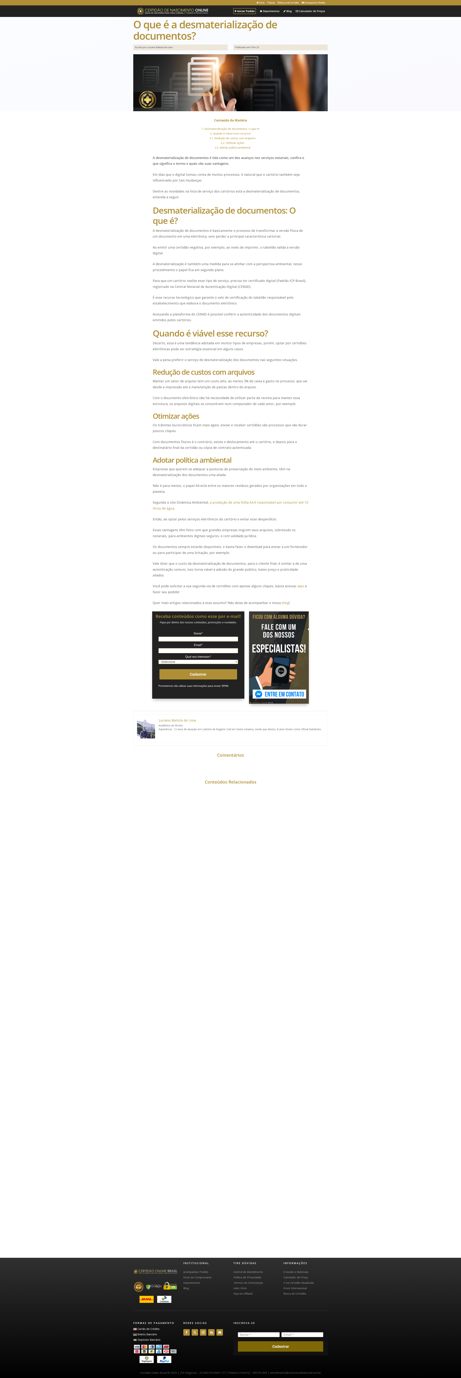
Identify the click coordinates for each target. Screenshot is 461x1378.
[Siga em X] (195, 1332)
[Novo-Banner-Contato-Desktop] (279, 657)
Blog (289, 11)
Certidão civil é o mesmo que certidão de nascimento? (197, 1229)
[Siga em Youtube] (219, 1332)
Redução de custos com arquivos (232, 138)
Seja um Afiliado (243, 1293)
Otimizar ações (232, 143)
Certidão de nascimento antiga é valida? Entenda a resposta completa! (215, 915)
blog (285, 603)
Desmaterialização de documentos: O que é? (230, 128)
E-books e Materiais (295, 1272)
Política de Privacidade (247, 1277)
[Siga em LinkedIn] (211, 1332)
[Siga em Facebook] (186, 1332)
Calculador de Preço (295, 1277)
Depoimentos (270, 11)
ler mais (147, 922)
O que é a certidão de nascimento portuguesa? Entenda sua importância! (217, 1072)
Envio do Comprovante (197, 1277)
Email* (198, 645)
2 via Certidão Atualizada (298, 1282)
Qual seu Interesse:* (198, 656)
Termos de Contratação (248, 1282)
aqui (300, 586)
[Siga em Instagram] (203, 1332)
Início (261, 3)
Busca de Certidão (289, 3)
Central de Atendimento (248, 1272)
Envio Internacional (295, 1288)
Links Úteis (240, 1288)
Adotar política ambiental (232, 147)
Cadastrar (198, 674)
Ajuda (271, 3)
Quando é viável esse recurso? (230, 133)
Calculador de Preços (311, 11)
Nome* (198, 633)
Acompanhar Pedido (314, 3)
